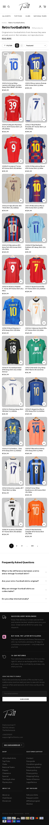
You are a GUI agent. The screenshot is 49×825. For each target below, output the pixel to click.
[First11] (9, 714)
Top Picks (18, 16)
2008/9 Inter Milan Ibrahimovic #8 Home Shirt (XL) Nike (35, 490)
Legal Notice (31, 782)
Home (4, 23)
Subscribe (24, 699)
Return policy (31, 770)
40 (32, 546)
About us (6, 795)
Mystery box (7, 782)
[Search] (8, 6)
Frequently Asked (33, 767)
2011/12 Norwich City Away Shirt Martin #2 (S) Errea (35, 369)
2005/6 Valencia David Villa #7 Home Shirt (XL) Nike (36, 329)
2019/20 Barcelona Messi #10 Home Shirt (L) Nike (35, 167)
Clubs (27, 16)
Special (5, 776)
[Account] (40, 6)
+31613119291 (7, 735)
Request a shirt (32, 798)
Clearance (6, 773)
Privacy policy (32, 773)
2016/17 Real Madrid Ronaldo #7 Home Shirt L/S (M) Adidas (35, 127)
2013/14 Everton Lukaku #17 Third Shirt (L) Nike (13, 489)
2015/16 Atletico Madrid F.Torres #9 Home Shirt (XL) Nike (12, 289)
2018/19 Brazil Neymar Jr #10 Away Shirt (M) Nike (11, 329)
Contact (29, 758)
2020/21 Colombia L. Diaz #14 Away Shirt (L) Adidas (12, 450)
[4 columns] (17, 45)
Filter (9, 45)
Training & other (8, 779)
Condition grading (33, 764)
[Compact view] (22, 45)
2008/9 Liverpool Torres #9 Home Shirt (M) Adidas (12, 167)
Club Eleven (7, 798)
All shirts (6, 16)
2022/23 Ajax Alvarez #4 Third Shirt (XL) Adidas (12, 207)
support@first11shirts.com (12, 737)
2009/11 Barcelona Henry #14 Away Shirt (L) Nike (34, 450)
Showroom (6, 801)
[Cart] (44, 6)
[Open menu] (4, 6)
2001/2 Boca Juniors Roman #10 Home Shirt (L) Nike (35, 84)
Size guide (30, 761)
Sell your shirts (32, 795)
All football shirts (9, 758)
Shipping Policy (32, 776)
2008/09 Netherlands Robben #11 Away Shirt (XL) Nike (35, 247)
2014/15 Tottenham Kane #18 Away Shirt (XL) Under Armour (12, 370)
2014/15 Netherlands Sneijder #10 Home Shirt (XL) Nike (34, 532)
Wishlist (29, 804)
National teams (40, 16)
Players (5, 770)
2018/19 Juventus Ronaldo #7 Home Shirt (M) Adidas (12, 531)
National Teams (8, 767)
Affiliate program (33, 801)
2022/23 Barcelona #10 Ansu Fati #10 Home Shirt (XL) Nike (11, 247)
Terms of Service (32, 779)
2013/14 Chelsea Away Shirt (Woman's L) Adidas (12, 410)
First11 (11, 813)
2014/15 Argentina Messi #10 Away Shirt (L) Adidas (35, 410)
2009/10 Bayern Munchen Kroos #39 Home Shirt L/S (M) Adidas (12, 127)
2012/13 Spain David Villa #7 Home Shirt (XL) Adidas (35, 288)
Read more (6, 38)
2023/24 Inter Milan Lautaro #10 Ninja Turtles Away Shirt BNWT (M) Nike (12, 85)
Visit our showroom (12, 745)
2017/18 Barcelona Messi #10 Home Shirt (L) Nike (34, 207)
